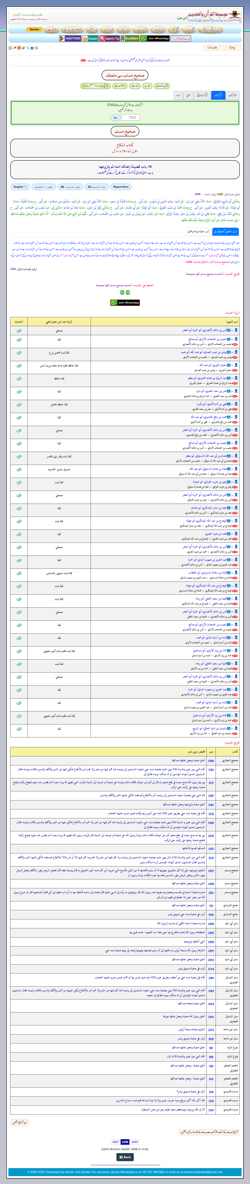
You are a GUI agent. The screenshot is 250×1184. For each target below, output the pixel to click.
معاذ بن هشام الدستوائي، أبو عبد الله (208, 469)
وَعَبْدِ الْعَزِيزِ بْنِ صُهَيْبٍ (161, 201)
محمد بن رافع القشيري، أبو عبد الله (209, 417)
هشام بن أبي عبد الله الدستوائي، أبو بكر (206, 456)
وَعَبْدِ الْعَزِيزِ (210, 208)
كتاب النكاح (125, 145)
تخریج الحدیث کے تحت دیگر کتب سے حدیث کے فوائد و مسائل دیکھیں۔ (209, 1132)
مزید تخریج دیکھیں (20, 1122)
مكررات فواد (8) (70, 186)
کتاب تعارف (161, 86)
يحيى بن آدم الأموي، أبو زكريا (212, 404)
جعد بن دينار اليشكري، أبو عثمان (209, 508)
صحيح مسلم (125, 131)
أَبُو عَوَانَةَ (235, 208)
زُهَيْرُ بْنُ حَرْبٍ (94, 208)
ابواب (147, 86)
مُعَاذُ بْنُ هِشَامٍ (70, 208)
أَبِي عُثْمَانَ (130, 208)
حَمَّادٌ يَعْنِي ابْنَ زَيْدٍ (195, 201)
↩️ (10, 48)
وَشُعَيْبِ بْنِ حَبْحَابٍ (59, 201)
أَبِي (52, 208)
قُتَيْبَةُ (23, 201)
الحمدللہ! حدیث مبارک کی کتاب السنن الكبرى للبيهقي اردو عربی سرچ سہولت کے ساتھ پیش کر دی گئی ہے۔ (128, 60)
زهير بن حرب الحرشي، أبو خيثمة (210, 482)
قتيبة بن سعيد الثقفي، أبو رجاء (211, 598)
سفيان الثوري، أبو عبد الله (213, 365)
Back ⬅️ (125, 1157)
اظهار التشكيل (44, 186)
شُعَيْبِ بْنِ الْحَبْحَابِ (35, 208)
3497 (115, 1142)
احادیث (134, 86)
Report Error (121, 186)
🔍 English (20, 186)
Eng (232, 47)
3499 (134, 1142)
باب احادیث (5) (97, 186)
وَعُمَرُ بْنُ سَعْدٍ (187, 214)
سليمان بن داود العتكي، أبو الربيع (210, 728)
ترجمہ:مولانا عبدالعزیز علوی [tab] (198, 231)
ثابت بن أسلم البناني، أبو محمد (211, 637)
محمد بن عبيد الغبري (216, 534)
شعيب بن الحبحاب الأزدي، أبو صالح (208, 339)
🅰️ (19, 48)
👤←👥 (232, 330)
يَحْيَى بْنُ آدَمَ (202, 214)
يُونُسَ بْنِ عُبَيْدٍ (133, 214)
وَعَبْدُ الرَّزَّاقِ (172, 214)
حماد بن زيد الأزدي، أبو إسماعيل (210, 650)
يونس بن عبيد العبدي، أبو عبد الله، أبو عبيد (204, 352)
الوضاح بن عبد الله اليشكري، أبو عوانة (206, 521)
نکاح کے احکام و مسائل (125, 151)
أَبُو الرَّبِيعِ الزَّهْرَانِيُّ (222, 201)
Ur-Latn (212, 47)
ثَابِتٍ (177, 201)
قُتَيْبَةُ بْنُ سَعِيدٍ (117, 201)
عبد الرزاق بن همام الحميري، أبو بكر (207, 378)
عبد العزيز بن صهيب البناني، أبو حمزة (207, 559)
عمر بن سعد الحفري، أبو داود (211, 391)
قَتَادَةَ (221, 208)
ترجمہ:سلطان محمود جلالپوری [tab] (225, 231)
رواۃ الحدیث (120, 86)
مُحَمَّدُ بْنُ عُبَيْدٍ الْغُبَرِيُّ (170, 208)
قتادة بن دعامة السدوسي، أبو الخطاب (208, 572)
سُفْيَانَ (150, 214)
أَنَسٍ (140, 201)
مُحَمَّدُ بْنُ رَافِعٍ (224, 214)
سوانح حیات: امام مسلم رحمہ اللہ (96, 86)
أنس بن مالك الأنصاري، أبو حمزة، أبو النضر (204, 330)
